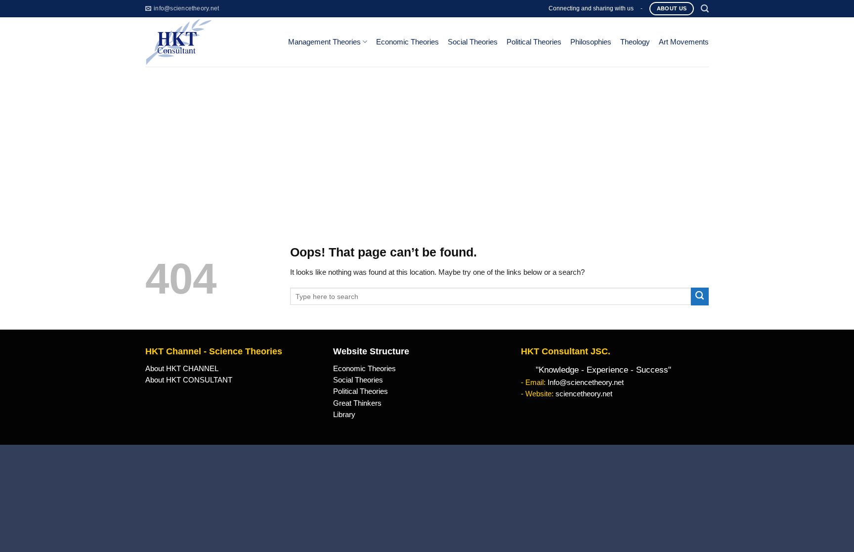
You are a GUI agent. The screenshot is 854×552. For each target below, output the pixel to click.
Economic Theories (407, 42)
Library (344, 415)
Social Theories (473, 42)
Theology (635, 42)
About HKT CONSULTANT (188, 380)
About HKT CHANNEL (181, 369)
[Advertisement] (427, 141)
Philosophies (590, 42)
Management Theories (324, 42)
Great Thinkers (357, 403)
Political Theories (534, 42)
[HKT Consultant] (208, 42)
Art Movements (684, 42)
